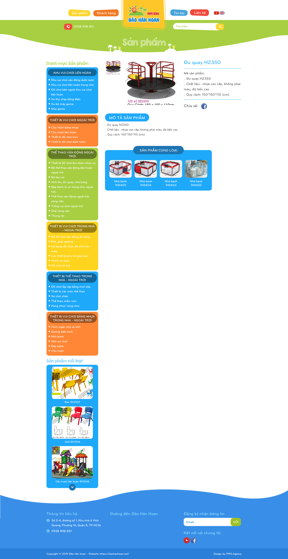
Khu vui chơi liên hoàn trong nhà (72, 84)
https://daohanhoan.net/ (114, 553)
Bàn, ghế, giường (62, 241)
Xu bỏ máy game (62, 104)
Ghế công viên (60, 211)
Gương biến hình (62, 331)
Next (72, 487)
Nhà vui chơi (59, 341)
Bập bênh (57, 346)
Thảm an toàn (60, 260)
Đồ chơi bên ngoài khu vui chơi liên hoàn (71, 91)
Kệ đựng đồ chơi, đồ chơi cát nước (70, 248)
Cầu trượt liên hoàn (63, 132)
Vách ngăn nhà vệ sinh (66, 326)
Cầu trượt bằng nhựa (64, 127)
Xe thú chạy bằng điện (65, 99)
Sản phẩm (80, 12)
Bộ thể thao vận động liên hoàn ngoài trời (71, 170)
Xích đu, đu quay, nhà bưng (69, 182)
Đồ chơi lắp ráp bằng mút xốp (70, 286)
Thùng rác (57, 215)
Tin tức (179, 12)
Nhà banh (57, 336)
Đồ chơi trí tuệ (60, 265)
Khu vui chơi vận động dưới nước (72, 80)
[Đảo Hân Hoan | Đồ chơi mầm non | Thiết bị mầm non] (144, 16)
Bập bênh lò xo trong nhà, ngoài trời (72, 189)
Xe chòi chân (59, 296)
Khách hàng (106, 12)
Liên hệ (200, 12)
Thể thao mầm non (63, 301)
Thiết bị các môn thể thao (68, 291)
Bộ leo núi (57, 177)
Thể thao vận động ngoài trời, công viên (70, 198)
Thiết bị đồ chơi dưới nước (68, 141)
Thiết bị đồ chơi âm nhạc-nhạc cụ (73, 163)
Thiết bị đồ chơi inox (64, 137)
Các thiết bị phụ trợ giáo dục (69, 256)
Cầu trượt (57, 350)
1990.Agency (234, 553)
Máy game (58, 108)
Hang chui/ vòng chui (65, 305)
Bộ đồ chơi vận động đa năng (70, 236)
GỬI (235, 522)
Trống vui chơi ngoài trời (67, 206)
